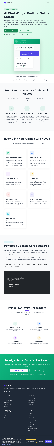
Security (30, 426)
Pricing (6, 406)
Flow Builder (31, 402)
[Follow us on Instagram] (7, 392)
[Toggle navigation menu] (48, 2)
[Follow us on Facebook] (4, 392)
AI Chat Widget (8, 400)
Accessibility (32, 430)
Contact (6, 420)
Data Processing (32, 420)
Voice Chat (6, 402)
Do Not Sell (31, 424)
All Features (7, 398)
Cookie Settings (33, 428)
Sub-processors (32, 422)
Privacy (30, 413)
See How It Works (25, 31)
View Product (19, 66)
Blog (5, 415)
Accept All (48, 441)
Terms (29, 415)
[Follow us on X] (9, 392)
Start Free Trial (10, 31)
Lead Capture (7, 404)
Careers (6, 417)
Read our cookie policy (7, 444)
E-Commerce (31, 404)
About (5, 413)
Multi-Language (32, 398)
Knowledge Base (32, 400)
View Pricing (36, 370)
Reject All (41, 441)
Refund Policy (31, 417)
